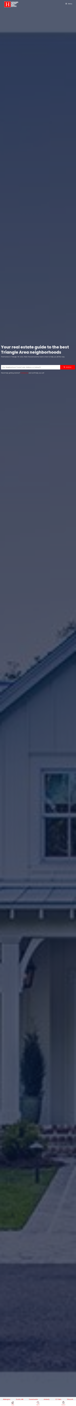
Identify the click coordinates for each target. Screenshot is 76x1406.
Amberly (47, 1399)
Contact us (24, 373)
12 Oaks (58, 1399)
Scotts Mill (19, 1399)
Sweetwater (33, 1399)
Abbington (6, 1399)
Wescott (70, 1399)
